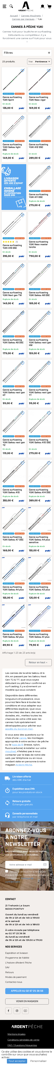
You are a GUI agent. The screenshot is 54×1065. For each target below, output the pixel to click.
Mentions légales (16, 1034)
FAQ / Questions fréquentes (22, 1045)
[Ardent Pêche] (25, 6)
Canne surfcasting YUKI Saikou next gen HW (40, 343)
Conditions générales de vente (23, 1040)
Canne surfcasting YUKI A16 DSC (12, 246)
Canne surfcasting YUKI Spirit (12, 98)
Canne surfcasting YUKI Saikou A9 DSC (13, 341)
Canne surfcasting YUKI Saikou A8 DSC (39, 294)
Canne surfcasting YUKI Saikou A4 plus (13, 588)
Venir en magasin (27, 1001)
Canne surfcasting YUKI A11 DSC (38, 196)
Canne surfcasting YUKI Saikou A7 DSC (13, 538)
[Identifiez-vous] (42, 6)
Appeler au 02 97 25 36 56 (27, 991)
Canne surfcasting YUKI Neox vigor (38, 98)
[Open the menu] (4, 6)
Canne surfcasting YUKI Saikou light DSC (12, 147)
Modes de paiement (16, 977)
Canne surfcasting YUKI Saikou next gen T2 (14, 442)
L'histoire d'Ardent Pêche (18, 962)
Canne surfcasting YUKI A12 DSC (38, 146)
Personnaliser (38, 1061)
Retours (9, 972)
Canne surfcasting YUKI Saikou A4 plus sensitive (39, 540)
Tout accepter (17, 1061)
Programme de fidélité (17, 957)
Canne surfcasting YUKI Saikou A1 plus (39, 635)
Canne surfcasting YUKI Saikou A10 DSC (40, 441)
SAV (7, 967)
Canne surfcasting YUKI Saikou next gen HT (14, 393)
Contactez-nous (13, 982)
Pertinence (41, 61)
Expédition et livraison (16, 953)
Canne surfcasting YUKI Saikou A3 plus (39, 588)
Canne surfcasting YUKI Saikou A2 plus (13, 635)
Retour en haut (38, 662)
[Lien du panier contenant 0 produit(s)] (49, 6)
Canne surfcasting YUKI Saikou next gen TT (40, 393)
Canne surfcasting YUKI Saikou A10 (12, 491)
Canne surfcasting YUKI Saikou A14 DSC (40, 491)
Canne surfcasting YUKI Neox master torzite (38, 244)
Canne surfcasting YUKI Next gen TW (12, 294)
